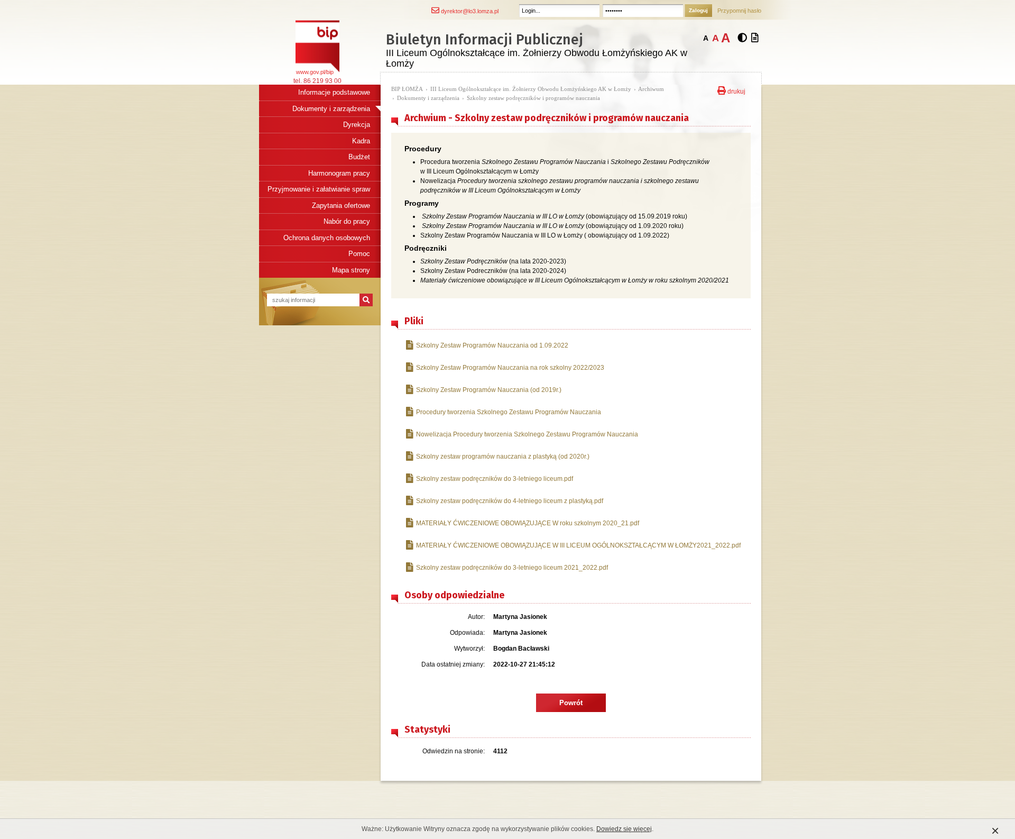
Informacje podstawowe (334, 92)
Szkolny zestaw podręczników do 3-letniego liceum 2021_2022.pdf (512, 567)
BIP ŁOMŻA (407, 89)
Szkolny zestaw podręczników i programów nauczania (533, 98)
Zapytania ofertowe (341, 205)
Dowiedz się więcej (624, 829)
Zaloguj (698, 10)
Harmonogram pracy (339, 173)
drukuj (735, 90)
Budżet (359, 157)
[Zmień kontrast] (742, 38)
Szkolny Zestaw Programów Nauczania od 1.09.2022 (492, 345)
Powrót (571, 703)
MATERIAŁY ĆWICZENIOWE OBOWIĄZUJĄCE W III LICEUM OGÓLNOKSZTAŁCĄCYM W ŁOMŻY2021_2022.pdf (578, 545)
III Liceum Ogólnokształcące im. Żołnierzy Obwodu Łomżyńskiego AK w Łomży (530, 89)
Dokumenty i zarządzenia (331, 109)
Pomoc (359, 254)
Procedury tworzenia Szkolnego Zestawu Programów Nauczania (508, 412)
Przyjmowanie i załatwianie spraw (318, 189)
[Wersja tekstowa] (755, 38)
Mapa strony (351, 270)
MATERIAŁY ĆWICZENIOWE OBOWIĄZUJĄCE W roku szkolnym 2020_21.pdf (527, 523)
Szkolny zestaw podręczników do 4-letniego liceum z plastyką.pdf (509, 501)
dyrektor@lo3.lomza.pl (469, 11)
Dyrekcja (356, 125)
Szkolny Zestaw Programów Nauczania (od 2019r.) (488, 390)
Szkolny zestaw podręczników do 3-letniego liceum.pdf (494, 478)
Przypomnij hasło (739, 10)
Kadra (361, 141)
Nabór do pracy (347, 221)
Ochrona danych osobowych (326, 238)
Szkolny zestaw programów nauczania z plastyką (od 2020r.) (502, 456)
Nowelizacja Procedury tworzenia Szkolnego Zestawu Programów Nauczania (527, 434)
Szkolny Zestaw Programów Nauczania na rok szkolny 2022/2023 (510, 367)
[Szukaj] (366, 300)
